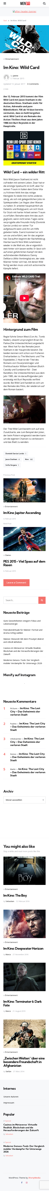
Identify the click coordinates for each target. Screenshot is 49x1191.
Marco (8, 954)
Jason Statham (13, 459)
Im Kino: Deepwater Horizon (23, 948)
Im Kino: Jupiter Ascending (22, 513)
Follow (25, 689)
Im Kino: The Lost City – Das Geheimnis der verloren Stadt (25, 711)
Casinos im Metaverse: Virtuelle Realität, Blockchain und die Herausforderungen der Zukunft (23, 651)
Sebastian (10, 901)
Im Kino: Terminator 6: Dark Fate (22, 1003)
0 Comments (33, 84)
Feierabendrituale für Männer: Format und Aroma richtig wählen (22, 631)
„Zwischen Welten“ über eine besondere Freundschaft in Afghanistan (24, 1062)
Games (8, 555)
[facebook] (22, 1182)
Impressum (8, 1102)
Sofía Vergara (12, 465)
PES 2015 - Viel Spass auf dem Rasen (24, 563)
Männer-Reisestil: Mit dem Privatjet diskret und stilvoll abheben (23, 640)
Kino (29, 459)
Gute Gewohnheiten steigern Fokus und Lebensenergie (22, 622)
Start (5, 20)
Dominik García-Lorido (16, 453)
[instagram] (27, 1182)
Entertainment (12, 59)
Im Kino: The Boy (15, 895)
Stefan (8, 1071)
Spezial (8, 1121)
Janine (15, 75)
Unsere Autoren (10, 1096)
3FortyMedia (34, 1177)
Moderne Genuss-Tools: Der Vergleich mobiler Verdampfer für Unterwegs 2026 (22, 662)
